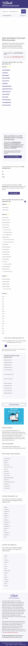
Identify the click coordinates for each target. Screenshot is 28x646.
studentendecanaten (9, 482)
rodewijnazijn (5, 207)
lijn (2, 326)
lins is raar (6, 465)
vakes (5, 469)
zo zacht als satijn (8, 271)
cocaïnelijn (5, 72)
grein (3, 311)
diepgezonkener (8, 360)
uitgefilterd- (7, 526)
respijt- (5, 507)
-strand (6, 585)
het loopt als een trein (9, 242)
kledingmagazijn (6, 279)
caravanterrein (5, 224)
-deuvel (6, 579)
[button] (25, 201)
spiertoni (6, 479)
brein (3, 296)
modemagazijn (5, 281)
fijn (3, 301)
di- (3, 171)
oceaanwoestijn (6, 105)
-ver (5, 564)
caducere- (6, 515)
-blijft (5, 583)
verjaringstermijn (6, 266)
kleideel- (6, 520)
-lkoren (5, 572)
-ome (5, 568)
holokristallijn (5, 244)
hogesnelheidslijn (6, 86)
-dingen (6, 562)
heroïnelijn (5, 83)
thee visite (6, 473)
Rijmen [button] (23, 11)
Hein (3, 313)
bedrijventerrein (6, 220)
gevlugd (6, 471)
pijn (3, 331)
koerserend (6, 486)
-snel (5, 575)
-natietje (6, 581)
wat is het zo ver (8, 467)
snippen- (6, 513)
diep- (3, 177)
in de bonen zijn (7, 388)
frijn (3, 304)
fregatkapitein (5, 237)
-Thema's (6, 560)
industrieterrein (6, 91)
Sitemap (11, 644)
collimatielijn (5, 75)
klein (3, 316)
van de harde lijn (8, 264)
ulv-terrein (4, 261)
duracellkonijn (5, 227)
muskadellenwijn (6, 102)
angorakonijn (5, 217)
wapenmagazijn (6, 286)
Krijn (3, 321)
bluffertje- (6, 534)
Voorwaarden (22, 644)
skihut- (5, 517)
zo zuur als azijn (7, 289)
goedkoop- (6, 511)
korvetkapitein (5, 249)
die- (3, 174)
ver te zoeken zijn (8, 369)
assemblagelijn (6, 70)
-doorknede (7, 570)
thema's (6, 460)
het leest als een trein (9, 239)
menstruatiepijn (6, 99)
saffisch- (6, 528)
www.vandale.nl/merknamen (11, 632)
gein (3, 306)
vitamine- (6, 509)
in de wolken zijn (8, 390)
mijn (3, 328)
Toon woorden (14, 193)
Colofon (16, 644)
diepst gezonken (8, 385)
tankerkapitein (5, 259)
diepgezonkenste (8, 367)
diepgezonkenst (8, 365)
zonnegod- (6, 532)
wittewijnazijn (5, 209)
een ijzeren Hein (7, 229)
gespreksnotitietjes (8, 477)
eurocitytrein (5, 80)
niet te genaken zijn (8, 374)
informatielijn (5, 94)
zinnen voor (15, 57)
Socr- (5, 537)
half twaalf (6, 488)
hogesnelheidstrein (7, 89)
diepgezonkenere (8, 362)
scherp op (6, 484)
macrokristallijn (6, 254)
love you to (6, 475)
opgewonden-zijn (8, 393)
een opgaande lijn (8, 232)
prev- (5, 530)
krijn (3, 318)
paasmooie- (7, 522)
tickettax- (6, 524)
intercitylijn (5, 97)
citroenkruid (7, 458)
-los (5, 558)
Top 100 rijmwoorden (14, 404)
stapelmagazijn (5, 284)
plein (3, 333)
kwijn (3, 323)
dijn (3, 299)
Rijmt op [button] (5, 11)
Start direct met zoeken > (13, 156)
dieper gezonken (8, 383)
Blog (7, 644)
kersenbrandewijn (6, 247)
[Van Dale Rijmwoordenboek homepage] (8, 3)
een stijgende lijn (8, 234)
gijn (3, 308)
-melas (5, 555)
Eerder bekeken (6, 15)
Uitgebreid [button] (22, 15)
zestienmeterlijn (6, 269)
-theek (5, 577)
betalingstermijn (6, 222)
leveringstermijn (6, 251)
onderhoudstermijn (6, 256)
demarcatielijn (6, 78)
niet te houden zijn (8, 378)
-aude (5, 566)
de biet (5, 462)
